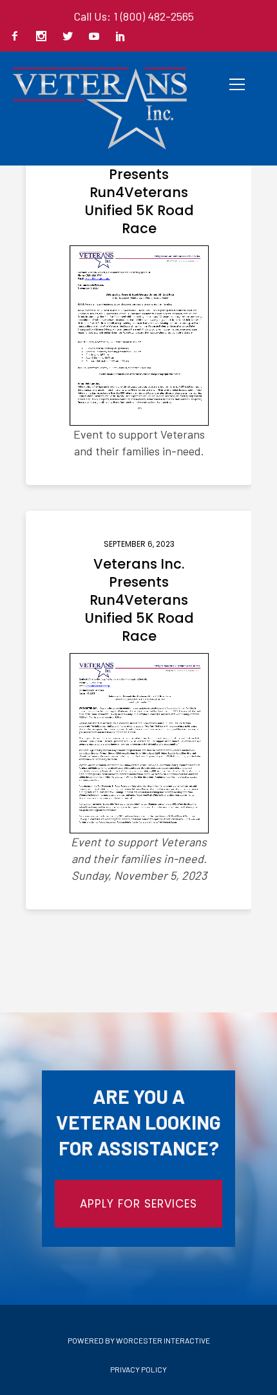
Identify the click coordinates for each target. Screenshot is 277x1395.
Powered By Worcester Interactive (139, 1340)
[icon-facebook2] (18, 37)
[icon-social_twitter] (70, 37)
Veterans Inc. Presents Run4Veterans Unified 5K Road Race (139, 192)
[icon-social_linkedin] (120, 37)
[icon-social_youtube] (97, 37)
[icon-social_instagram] (44, 37)
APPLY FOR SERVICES (138, 1203)
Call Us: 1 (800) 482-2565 (133, 16)
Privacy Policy (138, 1369)
